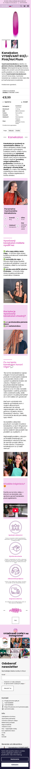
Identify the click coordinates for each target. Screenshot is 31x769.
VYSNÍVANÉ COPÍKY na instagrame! (16, 634)
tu (21, 755)
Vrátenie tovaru (6, 727)
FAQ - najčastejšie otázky (9, 729)
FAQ (15, 620)
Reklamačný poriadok (8, 722)
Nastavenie (15, 759)
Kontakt (4, 737)
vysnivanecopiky (9, 709)
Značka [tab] (18, 130)
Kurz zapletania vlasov (8, 731)
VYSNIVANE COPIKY (13, 92)
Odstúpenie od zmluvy (8, 716)
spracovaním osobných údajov (15, 683)
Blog (3, 735)
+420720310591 (23, 2)
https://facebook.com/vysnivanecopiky (16, 707)
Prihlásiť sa (7, 688)
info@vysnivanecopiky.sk (11, 2)
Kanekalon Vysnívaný (19, 106)
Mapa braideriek (6, 725)
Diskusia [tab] (11, 130)
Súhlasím (14, 765)
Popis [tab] (5, 130)
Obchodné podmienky (8, 718)
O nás (3, 733)
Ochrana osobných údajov (10, 720)
